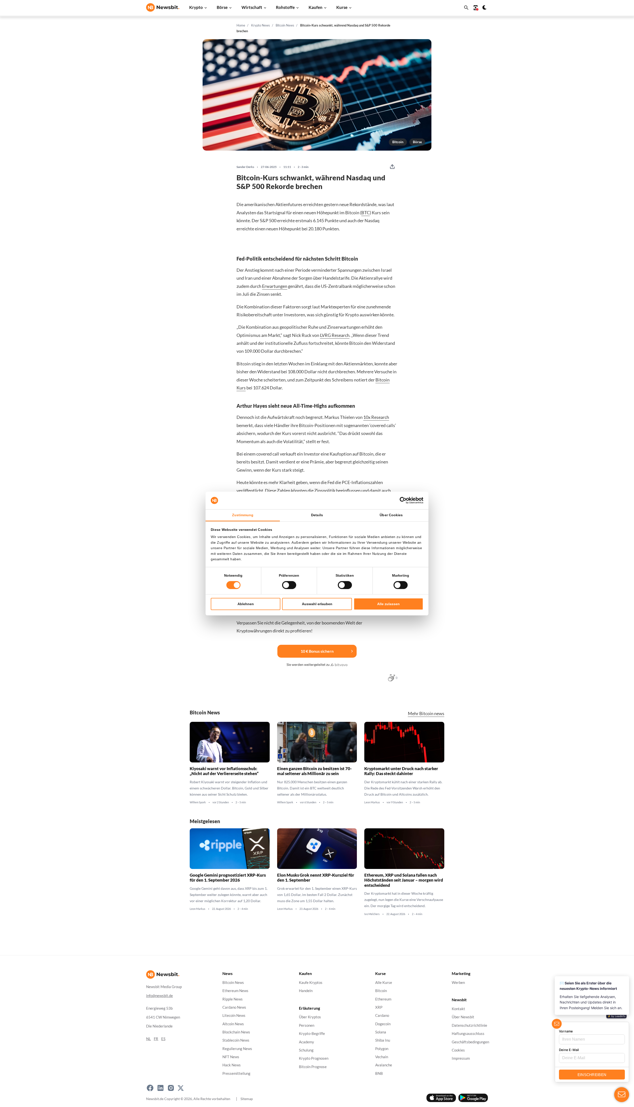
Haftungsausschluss (468, 1034)
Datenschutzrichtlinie (469, 1025)
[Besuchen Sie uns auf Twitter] (180, 1088)
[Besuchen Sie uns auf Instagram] (171, 1088)
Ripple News (232, 999)
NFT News (230, 1057)
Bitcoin (397, 142)
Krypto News (260, 25)
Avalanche (383, 1065)
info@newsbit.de (159, 996)
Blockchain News (236, 1032)
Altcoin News (233, 1024)
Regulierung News (237, 1049)
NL (148, 1039)
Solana (380, 1032)
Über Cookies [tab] (391, 515)
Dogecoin (383, 1024)
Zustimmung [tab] (243, 515)
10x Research (376, 417)
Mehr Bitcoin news (426, 713)
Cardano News (234, 1007)
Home (241, 25)
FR (156, 1039)
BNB (379, 1073)
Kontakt (458, 1009)
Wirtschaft (251, 7)
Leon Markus (372, 802)
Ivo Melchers (372, 914)
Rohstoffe (285, 7)
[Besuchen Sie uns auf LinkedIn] (160, 1088)
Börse (222, 7)
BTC (365, 212)
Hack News (231, 1065)
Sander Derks (245, 167)
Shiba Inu (382, 1040)
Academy (306, 1042)
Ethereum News (235, 991)
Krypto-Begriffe (312, 1034)
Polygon (381, 1049)
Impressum (461, 1058)
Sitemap (246, 1099)
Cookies (458, 1050)
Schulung (306, 1050)
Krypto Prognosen (313, 1058)
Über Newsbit (463, 1017)
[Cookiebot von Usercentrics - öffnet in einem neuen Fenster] (401, 500)
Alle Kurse (383, 982)
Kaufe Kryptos (310, 982)
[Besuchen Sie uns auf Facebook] (150, 1088)
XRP (378, 1007)
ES (163, 1039)
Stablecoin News (235, 1040)
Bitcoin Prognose (313, 1067)
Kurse (341, 7)
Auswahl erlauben (317, 604)
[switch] (289, 585)
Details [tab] (317, 515)
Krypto (196, 7)
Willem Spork (198, 802)
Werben (458, 982)
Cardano (382, 1016)
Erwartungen (274, 286)
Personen (306, 1025)
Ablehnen (246, 604)
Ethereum (383, 999)
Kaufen (315, 7)
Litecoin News (233, 1016)
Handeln (306, 991)
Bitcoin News (285, 25)
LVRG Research (334, 335)
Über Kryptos (310, 1017)
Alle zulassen (388, 604)
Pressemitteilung (236, 1073)
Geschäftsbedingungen (470, 1042)
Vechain (381, 1057)
